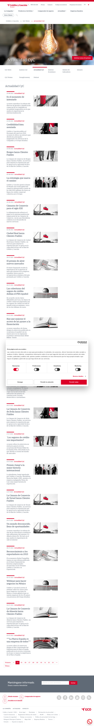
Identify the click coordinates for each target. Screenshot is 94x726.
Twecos (50, 719)
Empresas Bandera (76, 11)
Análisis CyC (23, 70)
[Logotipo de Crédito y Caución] (15, 8)
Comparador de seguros (46, 11)
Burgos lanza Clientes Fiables (17, 153)
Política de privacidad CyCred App (45, 717)
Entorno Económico (52, 71)
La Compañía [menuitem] (8, 11)
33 (53, 662)
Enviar (73, 683)
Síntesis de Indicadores (66, 71)
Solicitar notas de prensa (82, 58)
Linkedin (71, 697)
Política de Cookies (52, 714)
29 (37, 662)
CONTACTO (25, 708)
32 (49, 662)
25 (21, 662)
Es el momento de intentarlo (15, 98)
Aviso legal (22, 712)
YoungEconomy (24, 77)
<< (13, 662)
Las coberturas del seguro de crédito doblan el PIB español (17, 291)
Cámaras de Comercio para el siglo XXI (17, 207)
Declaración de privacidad (45, 712)
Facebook (65, 697)
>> (56, 662)
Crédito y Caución (12, 21)
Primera (8, 662)
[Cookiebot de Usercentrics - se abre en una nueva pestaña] (79, 342)
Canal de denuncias (9, 714)
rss (89, 697)
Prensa (43, 5)
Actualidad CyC (39, 70)
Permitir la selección (47, 382)
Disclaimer (32, 712)
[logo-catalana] (86, 710)
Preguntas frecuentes (76, 5)
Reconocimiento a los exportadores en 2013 (17, 553)
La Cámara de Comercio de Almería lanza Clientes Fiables (18, 611)
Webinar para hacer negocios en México (16, 582)
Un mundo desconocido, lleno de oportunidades (18, 525)
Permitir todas (73, 382)
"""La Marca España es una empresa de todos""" (19, 640)
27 (29, 662)
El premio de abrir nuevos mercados (16, 262)
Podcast (36, 77)
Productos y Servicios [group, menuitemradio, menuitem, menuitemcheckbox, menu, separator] (25, 11)
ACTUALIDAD (16, 708)
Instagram (83, 697)
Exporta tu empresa (17, 722)
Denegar (20, 382)
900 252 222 (34, 5)
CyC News (26, 21)
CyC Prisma (8, 77)
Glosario (80, 70)
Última (7, 666)
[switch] (36, 369)
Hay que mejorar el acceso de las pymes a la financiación (18, 322)
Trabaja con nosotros (61, 5)
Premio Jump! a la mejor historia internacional (16, 468)
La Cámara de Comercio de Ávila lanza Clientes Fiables (18, 412)
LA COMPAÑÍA (7, 708)
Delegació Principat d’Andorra (12, 719)
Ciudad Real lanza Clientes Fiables (15, 234)
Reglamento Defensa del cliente (27, 714)
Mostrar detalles (78, 376)
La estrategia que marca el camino (18, 179)
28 (33, 662)
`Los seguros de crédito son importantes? (18, 438)
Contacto (50, 5)
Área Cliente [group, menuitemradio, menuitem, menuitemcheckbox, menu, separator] (8, 15)
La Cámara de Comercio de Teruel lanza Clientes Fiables (18, 498)
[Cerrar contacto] (84, 724)
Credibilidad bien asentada (15, 126)
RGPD (42, 714)
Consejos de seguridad (10, 717)
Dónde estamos (13, 696)
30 (41, 662)
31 (45, 662)
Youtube (77, 697)
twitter (59, 697)
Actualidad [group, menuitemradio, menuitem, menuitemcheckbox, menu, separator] (61, 11)
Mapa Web (28, 719)
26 (25, 662)
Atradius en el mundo (15, 701)
